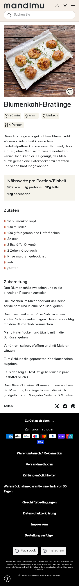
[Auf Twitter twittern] (57, 406)
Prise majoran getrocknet (26, 256)
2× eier (12, 239)
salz (10, 262)
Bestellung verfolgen (39, 535)
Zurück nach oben (37, 420)
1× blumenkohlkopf (21, 221)
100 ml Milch (16, 227)
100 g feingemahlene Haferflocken (33, 233)
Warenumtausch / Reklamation (39, 453)
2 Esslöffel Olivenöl (22, 245)
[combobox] (39, 15)
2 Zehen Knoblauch (22, 251)
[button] (7, 578)
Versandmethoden (39, 464)
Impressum (39, 524)
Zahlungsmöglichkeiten (39, 475)
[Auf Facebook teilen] (65, 406)
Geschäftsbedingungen (39, 502)
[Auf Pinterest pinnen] (73, 406)
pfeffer (12, 268)
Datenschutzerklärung (39, 513)
